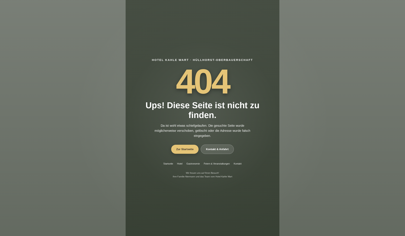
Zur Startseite (184, 149)
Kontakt (238, 163)
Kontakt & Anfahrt (217, 149)
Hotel (179, 163)
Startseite (168, 163)
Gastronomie (193, 163)
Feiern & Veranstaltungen (217, 163)
